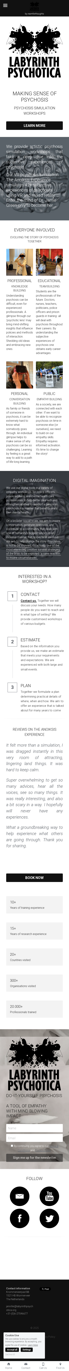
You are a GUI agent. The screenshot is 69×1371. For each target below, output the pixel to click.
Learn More (33, 1345)
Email (11, 1138)
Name (12, 1128)
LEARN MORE (34, 125)
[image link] (19, 1196)
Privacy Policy (43, 1150)
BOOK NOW (34, 878)
